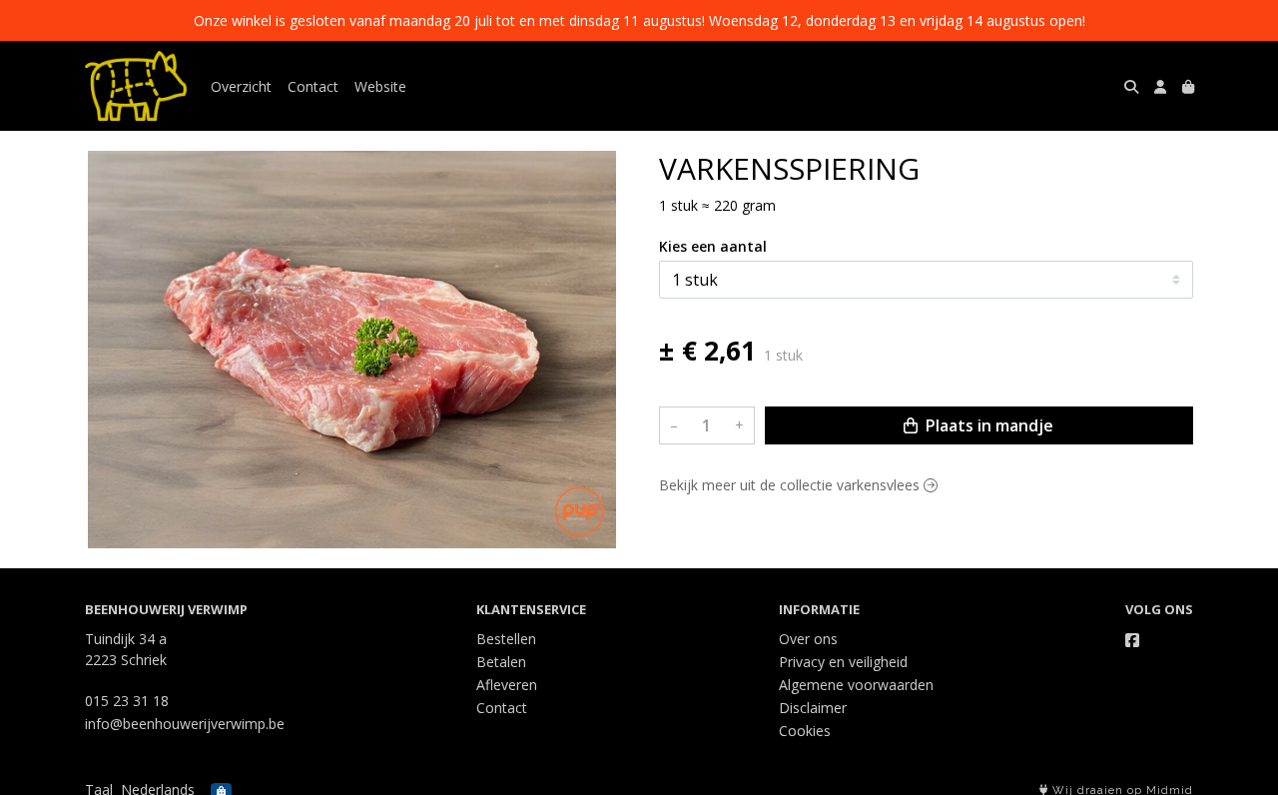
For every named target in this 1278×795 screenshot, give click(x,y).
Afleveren (506, 684)
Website (380, 86)
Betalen (501, 661)
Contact (313, 86)
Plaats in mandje (987, 425)
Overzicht (241, 86)
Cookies (805, 730)
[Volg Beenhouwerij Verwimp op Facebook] (1132, 640)
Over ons (808, 638)
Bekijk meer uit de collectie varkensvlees (791, 484)
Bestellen (506, 638)
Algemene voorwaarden (856, 684)
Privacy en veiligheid (843, 661)
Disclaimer (813, 707)
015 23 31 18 (127, 700)
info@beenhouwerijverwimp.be (185, 723)
